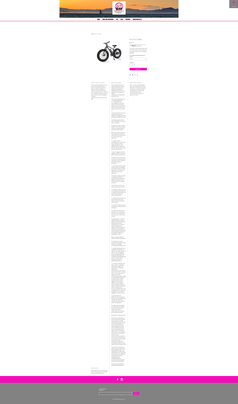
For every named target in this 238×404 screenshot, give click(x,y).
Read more (132, 52)
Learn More (138, 45)
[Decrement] (130, 65)
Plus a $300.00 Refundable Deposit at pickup (137, 56)
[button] (234, 2)
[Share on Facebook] (130, 75)
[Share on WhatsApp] (135, 75)
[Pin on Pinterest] (132, 75)
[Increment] (134, 65)
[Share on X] (137, 75)
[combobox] (138, 59)
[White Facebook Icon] (117, 379)
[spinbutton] (132, 65)
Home (92, 34)
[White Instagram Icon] (121, 379)
